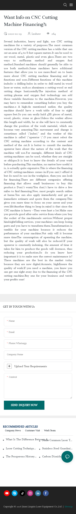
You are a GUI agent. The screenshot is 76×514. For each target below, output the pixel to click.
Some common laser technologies (57, 440)
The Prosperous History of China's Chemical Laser (21, 456)
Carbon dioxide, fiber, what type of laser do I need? (57, 456)
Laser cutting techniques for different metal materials (21, 448)
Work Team (50, 431)
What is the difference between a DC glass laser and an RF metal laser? (28, 439)
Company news (13, 431)
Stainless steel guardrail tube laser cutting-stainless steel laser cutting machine (57, 448)
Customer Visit (32, 431)
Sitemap (69, 507)
